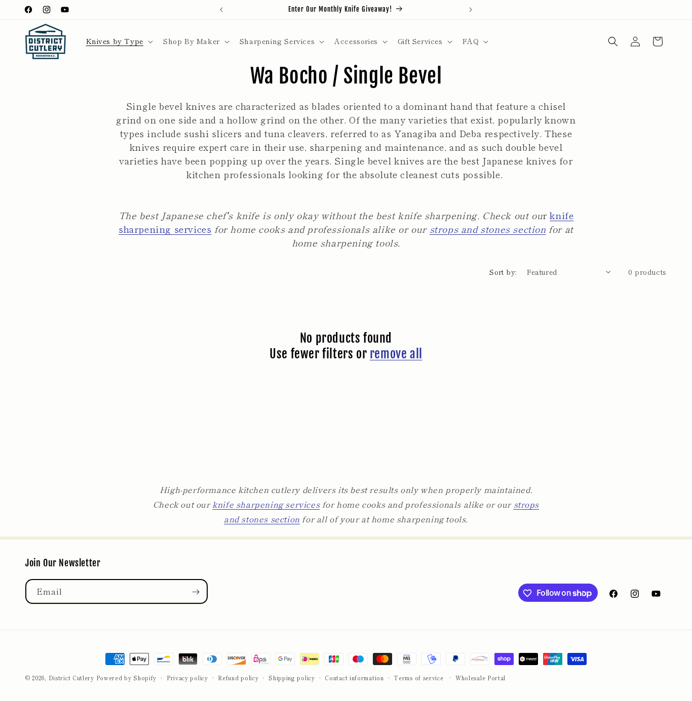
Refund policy (238, 677)
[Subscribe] (195, 592)
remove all (396, 353)
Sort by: (502, 272)
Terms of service (418, 677)
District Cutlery (71, 678)
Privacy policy (187, 677)
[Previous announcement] (221, 9)
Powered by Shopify (126, 678)
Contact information (354, 677)
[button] (118, 41)
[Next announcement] (470, 9)
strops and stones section (488, 228)
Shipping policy (291, 677)
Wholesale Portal (480, 677)
